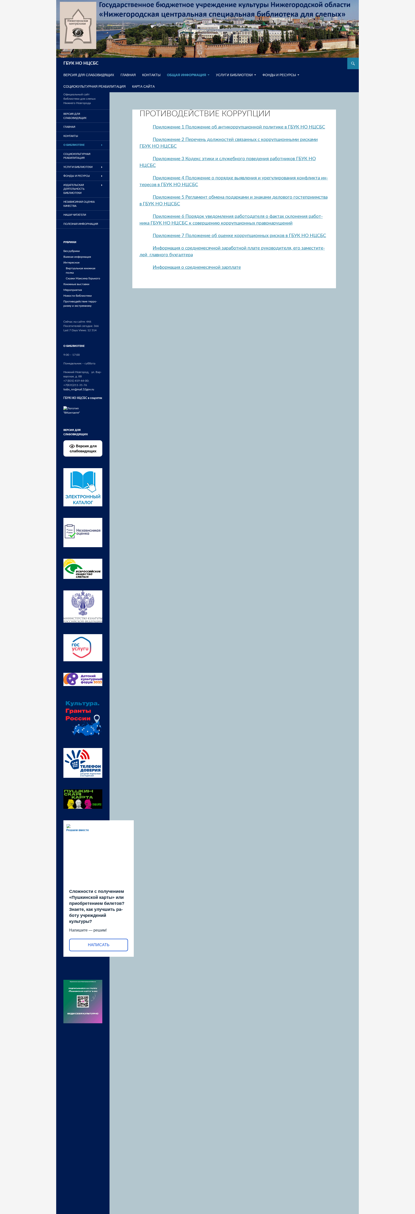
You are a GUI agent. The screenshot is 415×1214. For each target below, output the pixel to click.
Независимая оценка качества (79, 204)
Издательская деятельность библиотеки (74, 189)
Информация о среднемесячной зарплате (197, 267)
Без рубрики (71, 251)
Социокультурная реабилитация (94, 86)
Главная (128, 75)
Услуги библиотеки (234, 75)
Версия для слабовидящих (83, 448)
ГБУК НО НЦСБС (80, 63)
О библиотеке (74, 145)
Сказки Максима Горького (83, 278)
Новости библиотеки (77, 295)
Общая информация (186, 75)
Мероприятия (72, 289)
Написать (99, 945)
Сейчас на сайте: (74, 321)
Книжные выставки (76, 284)
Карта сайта (143, 86)
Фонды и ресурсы (279, 75)
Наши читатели (74, 215)
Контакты (151, 75)
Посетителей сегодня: (78, 326)
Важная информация (77, 256)
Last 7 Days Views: (75, 330)
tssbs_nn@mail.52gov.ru (78, 389)
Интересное (71, 262)
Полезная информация (80, 224)
